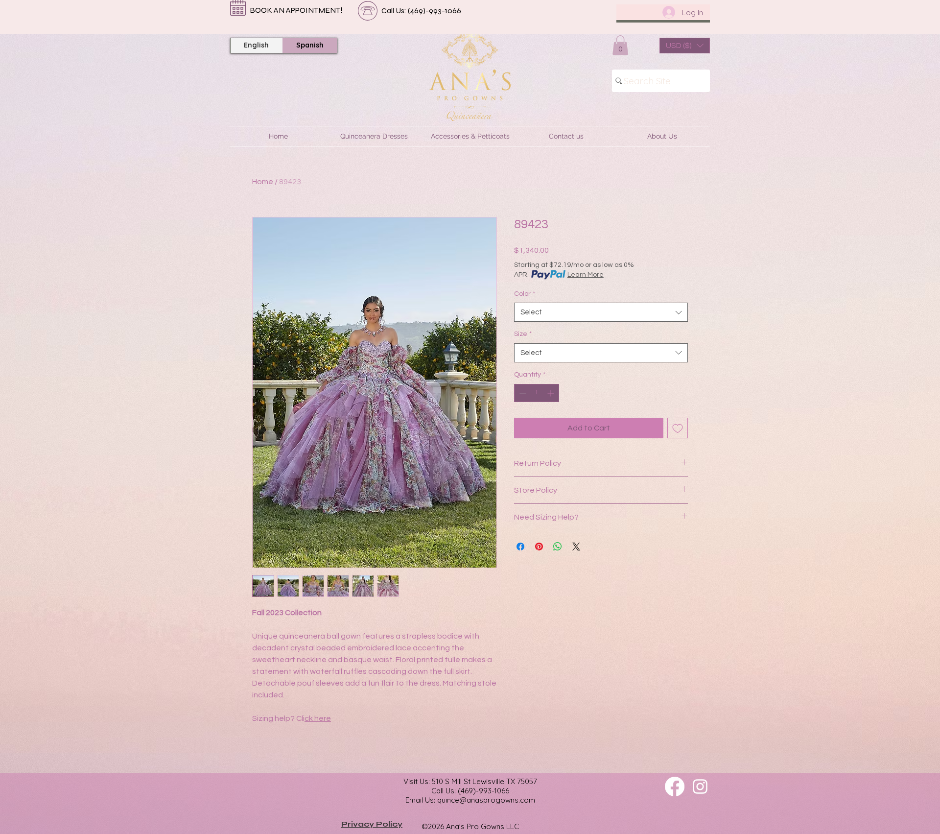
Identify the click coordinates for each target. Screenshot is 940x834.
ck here (318, 718)
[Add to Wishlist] (677, 428)
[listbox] (684, 45)
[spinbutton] (536, 393)
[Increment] (551, 393)
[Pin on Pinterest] (539, 546)
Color (524, 293)
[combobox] (601, 312)
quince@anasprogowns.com (486, 800)
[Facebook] (674, 786)
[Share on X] (576, 546)
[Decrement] (522, 393)
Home (262, 182)
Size (523, 334)
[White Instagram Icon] (700, 786)
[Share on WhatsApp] (558, 546)
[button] (620, 45)
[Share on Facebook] (520, 546)
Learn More (585, 274)
